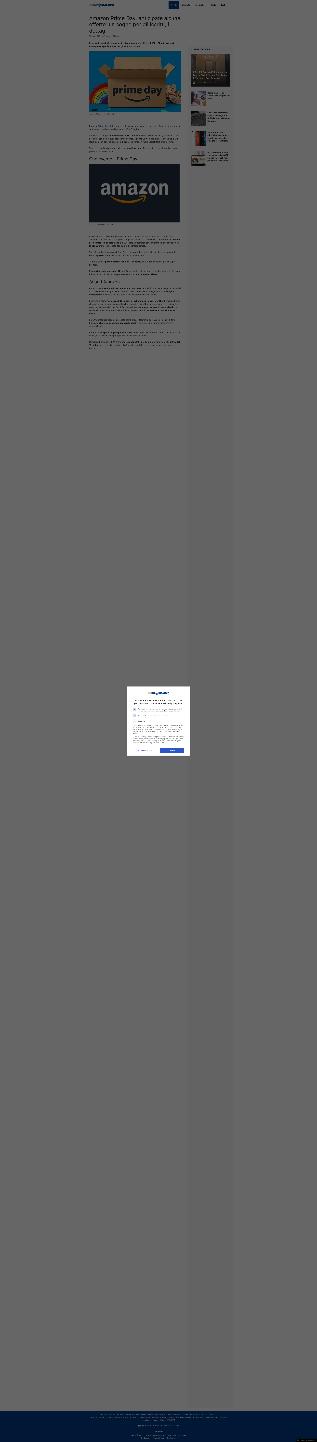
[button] (158, 721)
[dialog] (158, 721)
